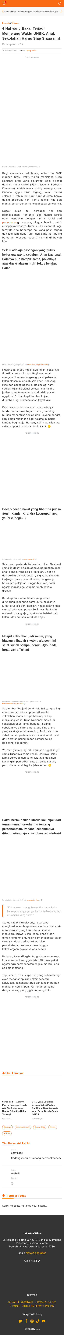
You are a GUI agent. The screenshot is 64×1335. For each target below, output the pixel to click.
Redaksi (13, 1301)
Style (55, 11)
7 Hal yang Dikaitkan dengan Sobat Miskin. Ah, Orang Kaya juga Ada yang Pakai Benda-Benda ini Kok (45, 1108)
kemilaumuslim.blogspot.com (12, 703)
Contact (27, 1301)
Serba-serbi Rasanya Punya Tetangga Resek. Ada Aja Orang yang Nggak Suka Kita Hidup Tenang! (14, 1108)
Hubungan (26, 11)
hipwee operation (36, 1252)
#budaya (7, 1127)
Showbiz (47, 11)
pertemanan (9, 222)
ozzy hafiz (31, 50)
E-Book (14, 1306)
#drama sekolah (22, 1127)
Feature (6, 11)
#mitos (52, 1127)
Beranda (6, 23)
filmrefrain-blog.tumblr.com (37, 365)
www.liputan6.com (33, 900)
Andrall (15, 1173)
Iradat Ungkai (38, 1118)
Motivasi (37, 11)
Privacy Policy (45, 1301)
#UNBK (7, 1133)
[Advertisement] (32, 92)
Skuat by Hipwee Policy (38, 1306)
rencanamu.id (29, 559)
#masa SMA (40, 1127)
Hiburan (15, 11)
